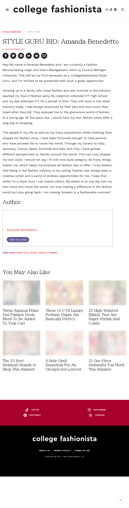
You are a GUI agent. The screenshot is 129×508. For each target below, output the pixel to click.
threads (99, 415)
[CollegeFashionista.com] (57, 9)
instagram (99, 410)
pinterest (35, 415)
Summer (53, 253)
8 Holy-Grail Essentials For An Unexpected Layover (63, 365)
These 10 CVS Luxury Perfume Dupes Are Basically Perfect (64, 315)
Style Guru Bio (12, 32)
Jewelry (43, 253)
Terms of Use (82, 450)
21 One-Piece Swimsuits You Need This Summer (106, 365)
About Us (44, 450)
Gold (26, 253)
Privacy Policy (62, 450)
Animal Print (15, 253)
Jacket (33, 253)
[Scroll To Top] (121, 500)
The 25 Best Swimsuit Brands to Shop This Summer (19, 365)
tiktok (35, 410)
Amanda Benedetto (15, 49)
